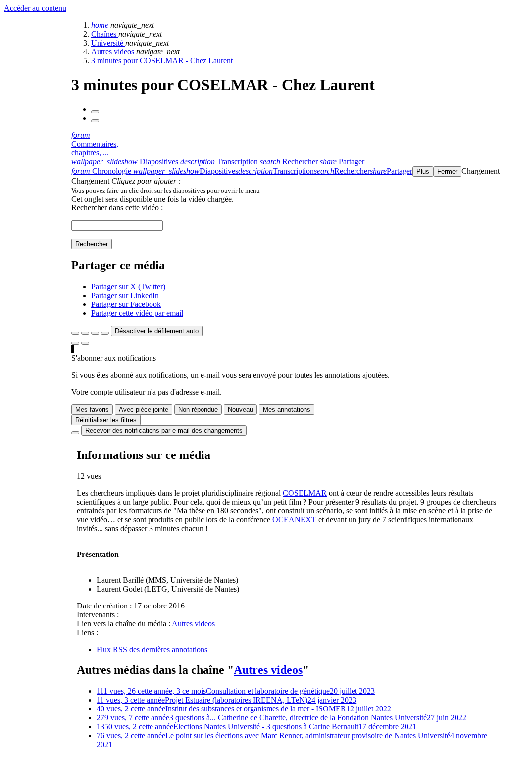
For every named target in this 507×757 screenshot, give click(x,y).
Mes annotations (286, 409)
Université (108, 43)
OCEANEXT (294, 519)
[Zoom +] (105, 333)
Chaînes (104, 34)
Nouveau (240, 409)
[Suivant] (95, 120)
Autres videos (113, 52)
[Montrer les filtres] (85, 333)
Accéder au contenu (35, 8)
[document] (287, 190)
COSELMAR (305, 493)
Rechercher (91, 244)
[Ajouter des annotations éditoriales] (85, 343)
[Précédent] (95, 111)
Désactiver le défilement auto (157, 331)
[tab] (125, 161)
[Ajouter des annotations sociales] (75, 343)
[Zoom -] (95, 333)
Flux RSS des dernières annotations (152, 649)
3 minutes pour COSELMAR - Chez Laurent (162, 60)
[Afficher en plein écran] (75, 333)
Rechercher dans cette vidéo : (117, 207)
